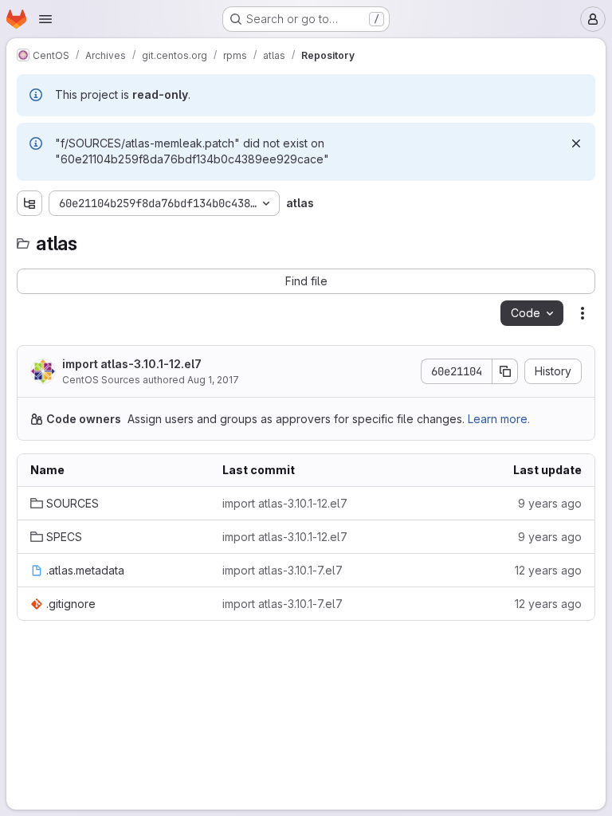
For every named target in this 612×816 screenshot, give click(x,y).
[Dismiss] (576, 143)
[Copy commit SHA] (505, 371)
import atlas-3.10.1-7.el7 (282, 570)
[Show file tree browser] (29, 203)
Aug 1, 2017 (213, 380)
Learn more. (499, 419)
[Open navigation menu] (45, 19)
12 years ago (548, 570)
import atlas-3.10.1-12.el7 (132, 364)
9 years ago (550, 503)
